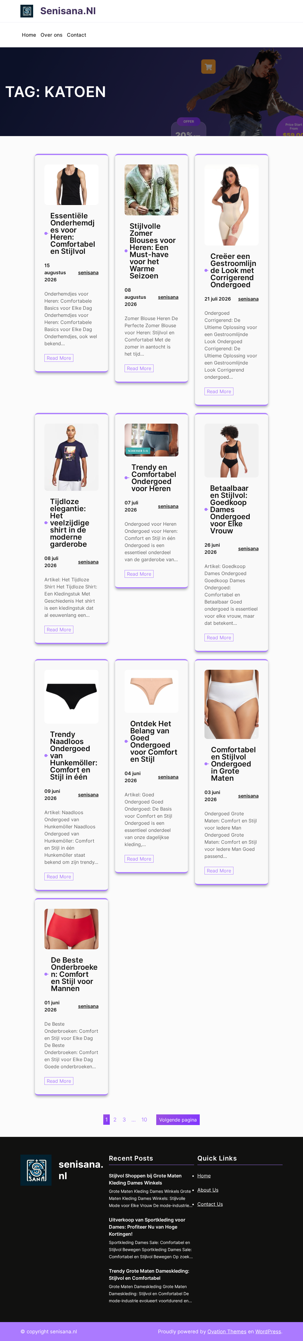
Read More (60, 358)
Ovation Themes (226, 1331)
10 (144, 1119)
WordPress (268, 1331)
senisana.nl (68, 11)
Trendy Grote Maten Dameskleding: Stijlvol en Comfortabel (149, 1274)
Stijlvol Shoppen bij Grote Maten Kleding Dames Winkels (145, 1179)
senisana (88, 272)
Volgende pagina (178, 1120)
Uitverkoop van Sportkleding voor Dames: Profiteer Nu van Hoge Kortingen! (147, 1227)
